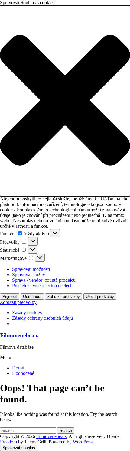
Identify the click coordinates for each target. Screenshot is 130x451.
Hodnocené (23, 373)
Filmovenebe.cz (19, 335)
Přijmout (9, 296)
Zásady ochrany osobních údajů (42, 318)
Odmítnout (32, 296)
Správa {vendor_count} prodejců (44, 280)
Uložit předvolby (100, 296)
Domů (18, 367)
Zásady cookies (27, 312)
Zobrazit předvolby (63, 296)
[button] (65, 100)
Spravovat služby (28, 274)
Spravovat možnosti (31, 269)
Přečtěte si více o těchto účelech (42, 285)
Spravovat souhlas (18, 448)
